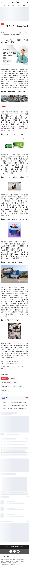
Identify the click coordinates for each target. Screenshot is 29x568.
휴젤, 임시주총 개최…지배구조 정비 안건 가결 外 (18, 402)
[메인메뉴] (2, 2)
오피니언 (19, 5)
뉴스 (5, 5)
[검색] (27, 2)
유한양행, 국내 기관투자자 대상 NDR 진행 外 (18, 405)
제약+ (3, 23)
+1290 (26, 397)
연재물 (3, 397)
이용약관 (21, 546)
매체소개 (7, 546)
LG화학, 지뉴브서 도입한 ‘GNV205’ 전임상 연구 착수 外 (18, 408)
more (5, 106)
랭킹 (9, 5)
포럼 (24, 5)
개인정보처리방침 (14, 546)
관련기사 (3, 106)
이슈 (13, 5)
